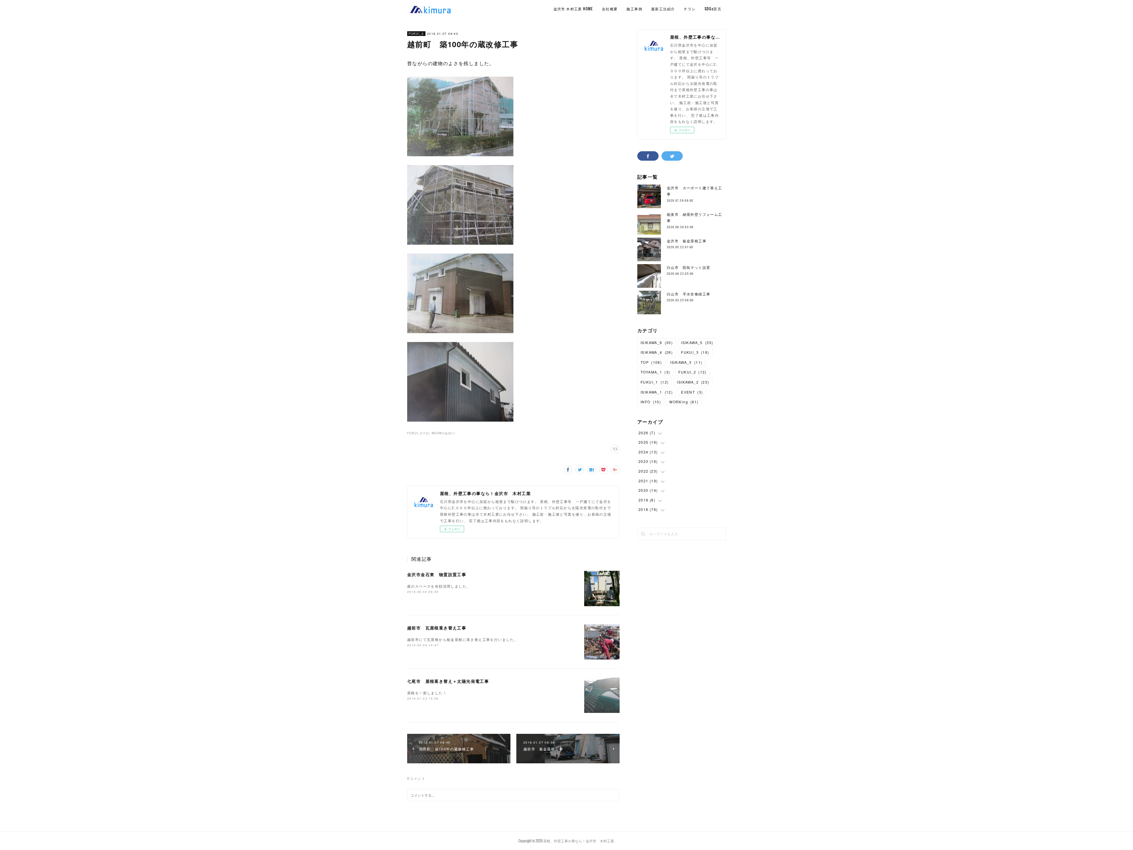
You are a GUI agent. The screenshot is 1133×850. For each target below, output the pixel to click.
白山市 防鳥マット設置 (688, 267)
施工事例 (634, 8)
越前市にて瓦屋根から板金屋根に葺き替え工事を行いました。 (462, 639)
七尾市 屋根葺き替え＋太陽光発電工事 (448, 681)
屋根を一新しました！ (427, 692)
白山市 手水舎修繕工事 (688, 293)
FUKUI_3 (695, 352)
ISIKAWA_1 (657, 391)
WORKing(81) (443, 433)
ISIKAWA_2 (693, 381)
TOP (651, 362)
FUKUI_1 (655, 381)
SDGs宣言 (713, 8)
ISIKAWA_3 (686, 362)
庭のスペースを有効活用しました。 (438, 585)
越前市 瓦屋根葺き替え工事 (436, 628)
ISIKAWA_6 (657, 342)
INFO (651, 401)
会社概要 (610, 8)
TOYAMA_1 (655, 371)
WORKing (683, 401)
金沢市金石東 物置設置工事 (436, 574)
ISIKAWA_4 (657, 352)
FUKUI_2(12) (418, 433)
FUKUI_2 (416, 34)
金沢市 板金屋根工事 (686, 240)
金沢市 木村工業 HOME (573, 8)
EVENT (692, 391)
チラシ (689, 8)
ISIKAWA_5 (697, 342)
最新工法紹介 (663, 8)
